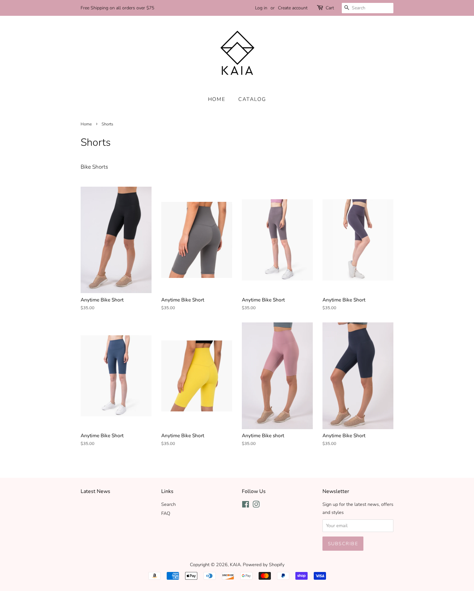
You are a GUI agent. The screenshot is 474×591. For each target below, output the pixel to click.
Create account (293, 8)
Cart (330, 8)
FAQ (165, 513)
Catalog (252, 99)
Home (216, 99)
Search (168, 504)
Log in (261, 8)
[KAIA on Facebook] (245, 505)
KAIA (235, 564)
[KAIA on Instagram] (256, 505)
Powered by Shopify (263, 564)
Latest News (95, 491)
